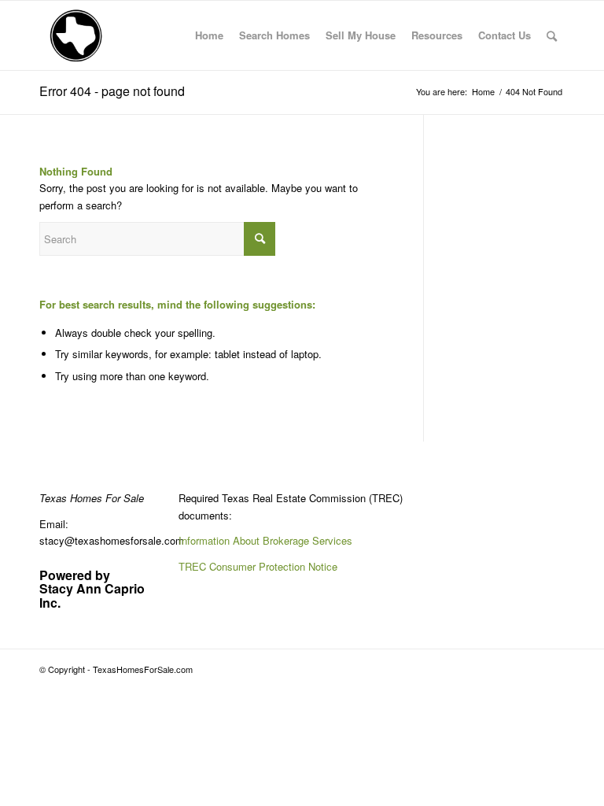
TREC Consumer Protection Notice (258, 566)
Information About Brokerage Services (265, 540)
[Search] (552, 35)
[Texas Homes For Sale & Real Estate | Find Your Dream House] (76, 35)
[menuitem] (209, 35)
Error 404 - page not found (112, 91)
